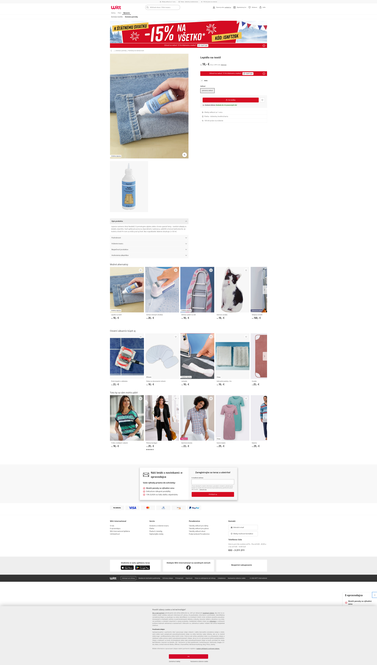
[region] (188, 635)
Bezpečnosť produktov (120, 249)
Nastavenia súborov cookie (199, 661)
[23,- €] (127, 356)
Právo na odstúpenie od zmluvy (205, 578)
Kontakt (232, 521)
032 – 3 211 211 (236, 550)
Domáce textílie (117, 17)
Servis (152, 521)
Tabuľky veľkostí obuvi (197, 531)
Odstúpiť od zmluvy (128, 578)
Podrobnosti (116, 238)
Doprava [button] (223, 65)
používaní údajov (208, 613)
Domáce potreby (131, 17)
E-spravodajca (115, 528)
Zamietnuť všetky (174, 661)
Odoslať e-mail (240, 528)
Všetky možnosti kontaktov (243, 534)
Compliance (222, 578)
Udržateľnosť (115, 534)
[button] (111, 50)
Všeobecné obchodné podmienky (149, 578)
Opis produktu (117, 221)
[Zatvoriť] (374, 594)
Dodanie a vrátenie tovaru (159, 526)
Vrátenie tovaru (117, 244)
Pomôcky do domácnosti (136, 51)
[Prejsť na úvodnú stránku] (116, 7)
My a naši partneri (158, 613)
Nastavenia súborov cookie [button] (236, 578)
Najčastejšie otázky (156, 534)
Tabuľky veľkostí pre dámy (198, 526)
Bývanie (126, 13)
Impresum (189, 578)
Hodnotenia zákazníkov (120, 255)
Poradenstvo (194, 521)
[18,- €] (232, 289)
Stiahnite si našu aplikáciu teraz (135, 563)
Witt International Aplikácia (120, 531)
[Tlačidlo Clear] (178, 7)
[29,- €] (162, 418)
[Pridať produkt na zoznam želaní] (262, 100)
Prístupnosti (179, 578)
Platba (151, 528)
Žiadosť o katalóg (155, 531)
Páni (119, 13)
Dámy (113, 13)
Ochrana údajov (167, 578)
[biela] (201, 80)
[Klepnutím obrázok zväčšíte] (184, 154)
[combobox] (167, 7)
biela (205, 80)
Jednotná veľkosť (207, 90)
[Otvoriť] (263, 45)
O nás (112, 526)
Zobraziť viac (203, 489)
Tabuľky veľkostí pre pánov (199, 528)
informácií (213, 621)
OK (188, 656)
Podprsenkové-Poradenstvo (199, 534)
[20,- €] (162, 289)
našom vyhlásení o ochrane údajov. (208, 648)
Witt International (118, 521)
